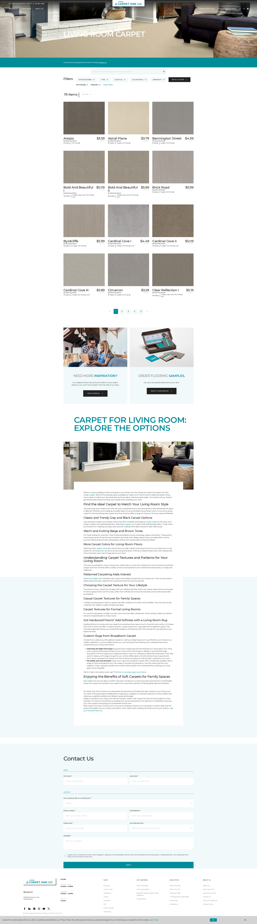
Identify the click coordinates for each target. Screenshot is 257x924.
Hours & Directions (206, 9)
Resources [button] (26, 9)
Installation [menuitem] (174, 904)
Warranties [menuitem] (174, 900)
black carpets (125, 524)
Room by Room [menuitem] (208, 889)
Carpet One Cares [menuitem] (209, 893)
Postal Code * (68, 823)
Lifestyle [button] (119, 80)
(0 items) (248, 8)
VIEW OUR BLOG (93, 393)
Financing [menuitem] (107, 912)
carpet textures (158, 589)
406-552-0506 (39, 4)
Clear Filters (108, 85)
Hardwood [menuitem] (107, 893)
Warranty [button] (157, 80)
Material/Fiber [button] (85, 80)
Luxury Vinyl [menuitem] (108, 889)
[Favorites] (244, 9)
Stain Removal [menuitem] (175, 886)
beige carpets (145, 535)
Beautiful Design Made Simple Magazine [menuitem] (148, 894)
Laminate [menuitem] (107, 900)
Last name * (134, 776)
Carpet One (67, 23)
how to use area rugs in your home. (132, 672)
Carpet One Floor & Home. (38, 913)
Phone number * (69, 810)
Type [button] (103, 80)
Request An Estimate (227, 9)
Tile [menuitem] (105, 904)
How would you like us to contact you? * (77, 798)
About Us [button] (39, 9)
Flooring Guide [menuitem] (175, 893)
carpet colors (102, 548)
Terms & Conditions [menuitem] (210, 900)
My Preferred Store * (137, 823)
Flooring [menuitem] (107, 886)
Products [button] (13, 9)
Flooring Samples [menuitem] (143, 889)
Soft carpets (89, 681)
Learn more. (154, 920)
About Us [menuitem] (206, 886)
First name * (67, 776)
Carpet (86, 23)
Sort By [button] (85, 94)
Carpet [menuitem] (106, 897)
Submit (128, 865)
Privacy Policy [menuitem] (208, 904)
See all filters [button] (178, 79)
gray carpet (152, 522)
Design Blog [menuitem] (141, 899)
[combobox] (126, 71)
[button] (240, 9)
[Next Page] (147, 311)
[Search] (164, 71)
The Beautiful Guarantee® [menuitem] (179, 897)
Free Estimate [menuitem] (109, 908)
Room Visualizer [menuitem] (142, 886)
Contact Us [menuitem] (207, 897)
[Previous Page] (109, 311)
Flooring (78, 23)
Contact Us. (103, 62)
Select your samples (159, 391)
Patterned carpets (91, 578)
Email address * (135, 810)
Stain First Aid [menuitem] (175, 889)
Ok (213, 920)
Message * (67, 835)
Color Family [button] (137, 80)
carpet (92, 495)
